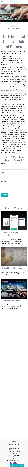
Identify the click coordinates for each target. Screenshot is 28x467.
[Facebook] (11, 463)
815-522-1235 (18, 446)
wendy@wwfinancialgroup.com (14, 460)
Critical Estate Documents (12, 268)
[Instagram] (16, 463)
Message (3, 181)
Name (3, 164)
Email (2, 172)
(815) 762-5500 (15, 444)
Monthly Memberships (11, 300)
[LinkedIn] (14, 463)
